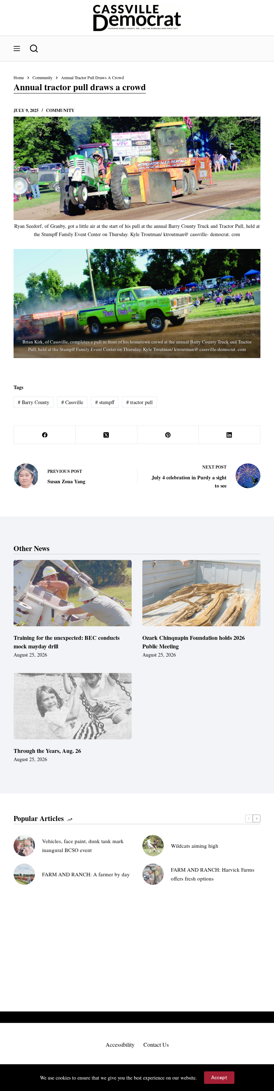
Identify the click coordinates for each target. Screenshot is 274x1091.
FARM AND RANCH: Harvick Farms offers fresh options (212, 874)
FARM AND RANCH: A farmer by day (86, 874)
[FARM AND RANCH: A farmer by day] (24, 874)
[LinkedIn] (229, 435)
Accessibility (120, 1044)
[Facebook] (45, 435)
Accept (219, 1077)
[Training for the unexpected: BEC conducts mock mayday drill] (73, 593)
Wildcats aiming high (194, 845)
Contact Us (156, 1044)
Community (60, 110)
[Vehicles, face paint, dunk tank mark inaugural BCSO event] (24, 845)
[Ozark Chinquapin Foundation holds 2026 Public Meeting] (201, 593)
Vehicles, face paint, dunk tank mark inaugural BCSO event (83, 845)
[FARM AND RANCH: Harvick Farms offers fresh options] (153, 874)
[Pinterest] (168, 435)
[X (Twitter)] (106, 435)
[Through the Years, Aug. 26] (73, 706)
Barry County (33, 402)
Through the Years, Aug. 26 (47, 750)
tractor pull (139, 402)
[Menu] (17, 48)
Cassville (72, 402)
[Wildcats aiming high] (153, 845)
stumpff (104, 402)
